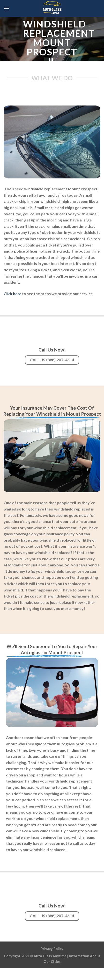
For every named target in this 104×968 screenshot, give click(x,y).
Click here (12, 293)
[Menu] (6, 8)
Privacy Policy (52, 949)
